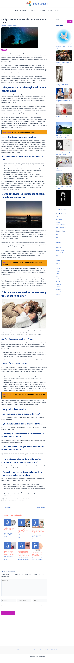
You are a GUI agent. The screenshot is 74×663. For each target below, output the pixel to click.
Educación (58, 247)
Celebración (59, 242)
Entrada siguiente (41, 507)
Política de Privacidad (61, 227)
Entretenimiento (60, 250)
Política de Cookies (61, 224)
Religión (58, 286)
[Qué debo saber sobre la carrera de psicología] (64, 93)
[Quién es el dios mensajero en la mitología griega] (59, 74)
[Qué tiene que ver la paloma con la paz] (64, 36)
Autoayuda (58, 239)
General (58, 260)
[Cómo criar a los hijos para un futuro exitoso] (64, 55)
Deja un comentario (8, 533)
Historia (58, 263)
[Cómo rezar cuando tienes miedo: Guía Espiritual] (63, 198)
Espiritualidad (59, 252)
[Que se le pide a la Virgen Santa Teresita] (64, 179)
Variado (15, 25)
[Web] (40, 600)
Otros (57, 276)
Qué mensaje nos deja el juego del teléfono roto (37, 554)
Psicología (58, 281)
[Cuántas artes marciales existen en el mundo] (64, 161)
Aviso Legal (59, 219)
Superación (58, 292)
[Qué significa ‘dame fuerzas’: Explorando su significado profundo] (64, 109)
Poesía (57, 279)
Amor (57, 237)
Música (57, 273)
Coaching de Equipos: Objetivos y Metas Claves (23, 530)
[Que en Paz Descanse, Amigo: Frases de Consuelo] (64, 145)
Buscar (57, 19)
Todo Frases (40, 3)
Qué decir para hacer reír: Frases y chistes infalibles (10, 553)
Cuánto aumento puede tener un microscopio (9, 529)
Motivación (58, 271)
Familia (57, 255)
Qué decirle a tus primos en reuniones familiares (38, 531)
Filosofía (58, 258)
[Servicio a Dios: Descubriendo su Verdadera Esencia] (64, 128)
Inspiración (58, 266)
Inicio (57, 217)
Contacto (58, 222)
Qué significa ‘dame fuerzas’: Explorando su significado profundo (63, 118)
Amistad (58, 234)
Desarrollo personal (61, 245)
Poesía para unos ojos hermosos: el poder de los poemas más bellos (23, 553)
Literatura (58, 268)
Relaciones (58, 284)
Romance (58, 289)
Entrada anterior (6, 507)
